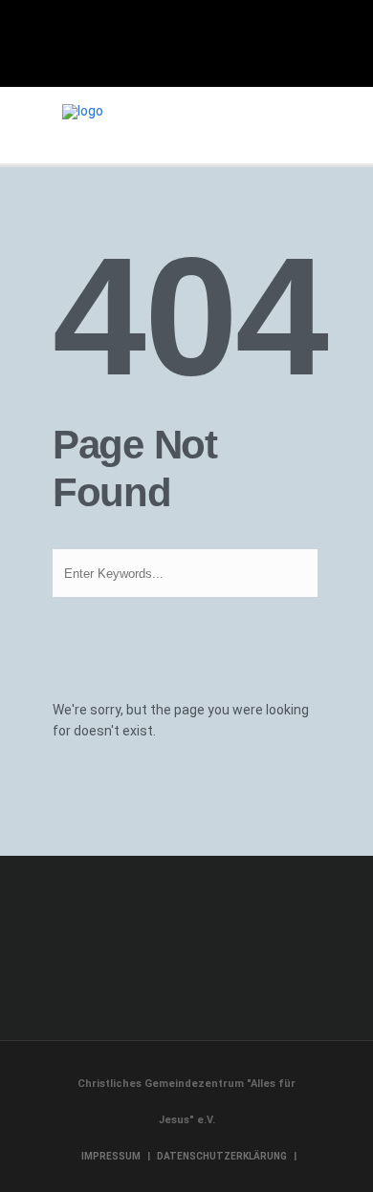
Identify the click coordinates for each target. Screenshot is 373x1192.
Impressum (111, 1156)
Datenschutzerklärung (222, 1156)
